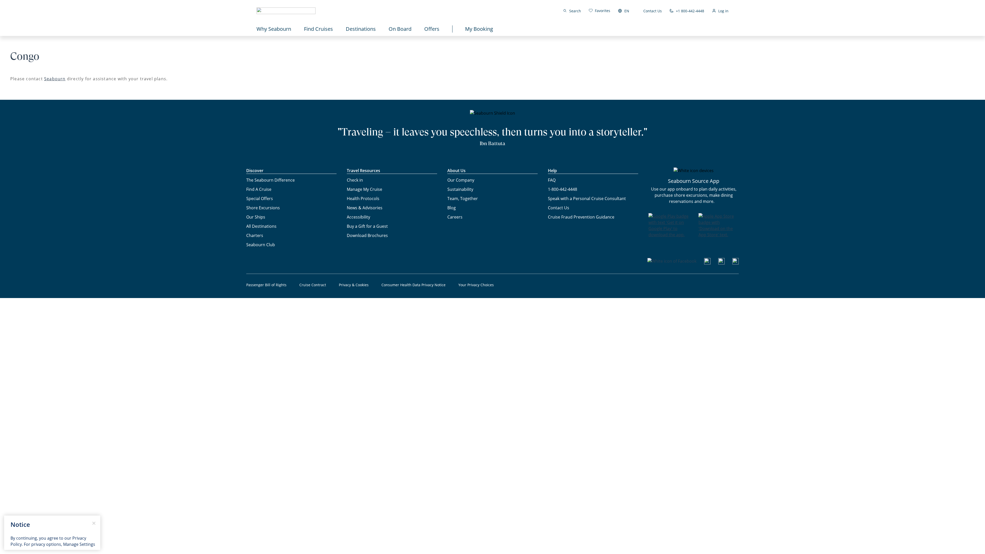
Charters (254, 235)
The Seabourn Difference (270, 180)
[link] (599, 10)
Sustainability (460, 189)
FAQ (552, 180)
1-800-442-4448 (562, 189)
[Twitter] (735, 263)
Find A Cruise (258, 189)
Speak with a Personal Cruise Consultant (587, 198)
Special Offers (259, 198)
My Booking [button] (479, 28)
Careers (454, 217)
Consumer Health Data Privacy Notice (413, 284)
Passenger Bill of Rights (266, 284)
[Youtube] (707, 263)
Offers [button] (431, 28)
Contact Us (652, 10)
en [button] (626, 10)
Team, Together (462, 198)
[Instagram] (721, 263)
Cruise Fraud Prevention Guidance (581, 217)
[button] (286, 10)
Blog (451, 208)
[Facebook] (671, 261)
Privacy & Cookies (354, 284)
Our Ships (255, 217)
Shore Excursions (263, 208)
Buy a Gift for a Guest (367, 226)
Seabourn (55, 79)
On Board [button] (400, 28)
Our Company (460, 180)
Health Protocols (363, 198)
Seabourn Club (260, 245)
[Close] (94, 523)
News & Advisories (364, 208)
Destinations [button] (361, 28)
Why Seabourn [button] (274, 28)
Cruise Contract (312, 284)
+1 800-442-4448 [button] (690, 10)
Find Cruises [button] (318, 28)
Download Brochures (367, 235)
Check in (355, 180)
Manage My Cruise (364, 189)
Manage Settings (79, 544)
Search (575, 10)
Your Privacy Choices (476, 284)
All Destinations (261, 226)
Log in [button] (723, 10)
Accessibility (358, 217)
